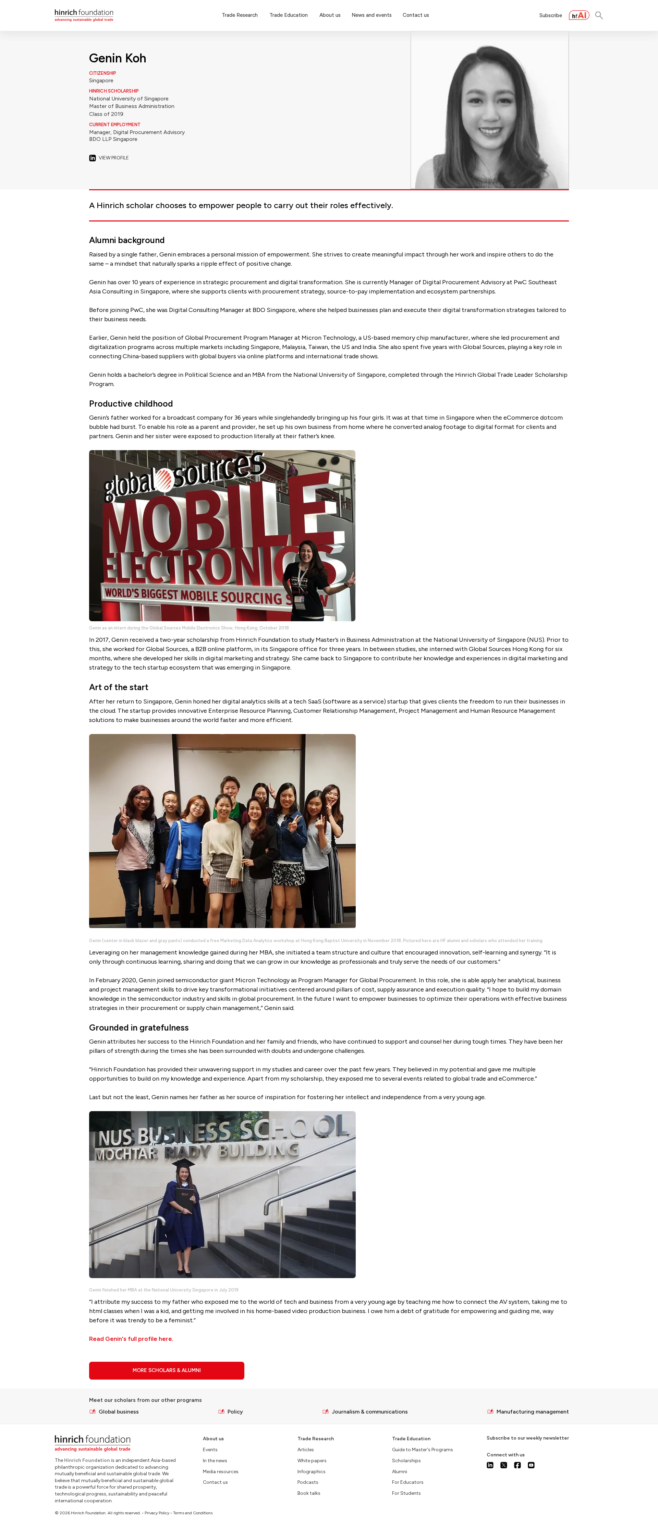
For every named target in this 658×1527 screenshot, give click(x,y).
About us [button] (330, 15)
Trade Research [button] (240, 15)
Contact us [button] (416, 15)
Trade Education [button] (288, 15)
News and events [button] (372, 15)
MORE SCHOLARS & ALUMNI (167, 1370)
